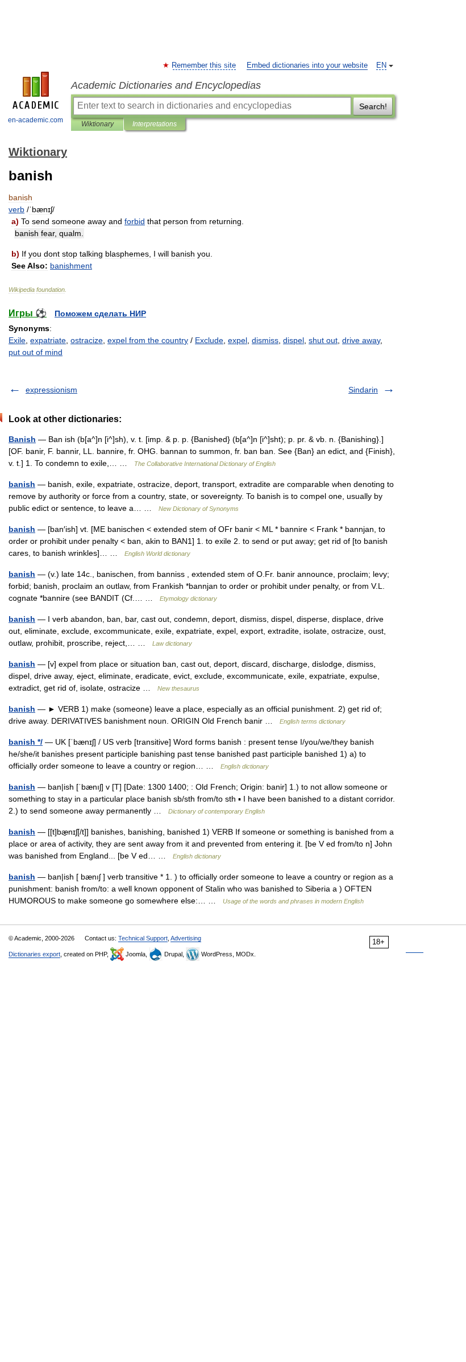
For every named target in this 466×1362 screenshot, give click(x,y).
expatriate (48, 340)
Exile (17, 340)
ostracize (86, 340)
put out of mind (36, 352)
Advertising (185, 938)
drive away (361, 340)
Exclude (209, 340)
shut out (323, 340)
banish (22, 484)
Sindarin (363, 389)
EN (381, 65)
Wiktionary (97, 124)
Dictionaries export (34, 954)
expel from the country (147, 340)
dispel (293, 340)
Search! (373, 106)
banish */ (26, 741)
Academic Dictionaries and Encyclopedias (166, 85)
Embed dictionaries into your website (307, 65)
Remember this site (204, 65)
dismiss (265, 340)
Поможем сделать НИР (100, 313)
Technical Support (143, 938)
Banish (22, 439)
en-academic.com (35, 120)
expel (237, 340)
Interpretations (154, 124)
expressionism (51, 389)
